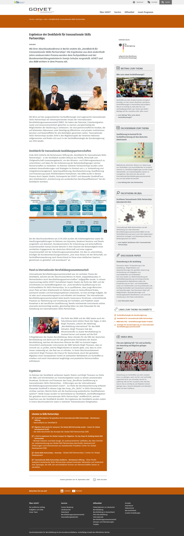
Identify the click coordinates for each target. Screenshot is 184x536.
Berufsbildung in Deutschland (104, 512)
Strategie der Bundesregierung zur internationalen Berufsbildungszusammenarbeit (135, 326)
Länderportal (65, 510)
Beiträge (39, 19)
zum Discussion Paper (126, 301)
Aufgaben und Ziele (36, 510)
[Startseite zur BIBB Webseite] (72, 2)
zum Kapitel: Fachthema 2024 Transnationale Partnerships (134, 243)
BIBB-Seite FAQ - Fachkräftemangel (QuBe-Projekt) (134, 322)
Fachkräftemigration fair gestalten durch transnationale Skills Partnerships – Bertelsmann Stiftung (67, 419)
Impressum (129, 506)
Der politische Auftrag (37, 507)
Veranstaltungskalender (69, 517)
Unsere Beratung (67, 507)
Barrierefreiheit (130, 510)
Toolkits (96, 524)
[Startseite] (43, 10)
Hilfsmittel (129, 12)
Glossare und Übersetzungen (103, 522)
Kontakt (128, 503)
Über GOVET (105, 12)
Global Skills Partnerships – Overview (47, 453)
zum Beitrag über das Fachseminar (130, 182)
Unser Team (33, 512)
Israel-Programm (145, 12)
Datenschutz (129, 508)
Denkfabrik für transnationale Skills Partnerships (134, 318)
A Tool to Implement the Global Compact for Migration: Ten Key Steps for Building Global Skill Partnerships (68, 437)
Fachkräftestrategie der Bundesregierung (132, 315)
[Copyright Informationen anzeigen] (105, 109)
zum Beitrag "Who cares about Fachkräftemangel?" (129, 116)
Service (117, 12)
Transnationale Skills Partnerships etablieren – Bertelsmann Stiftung (59, 460)
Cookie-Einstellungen (132, 513)
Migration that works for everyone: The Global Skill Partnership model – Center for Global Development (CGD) (67, 428)
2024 (45, 19)
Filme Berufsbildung (100, 515)
